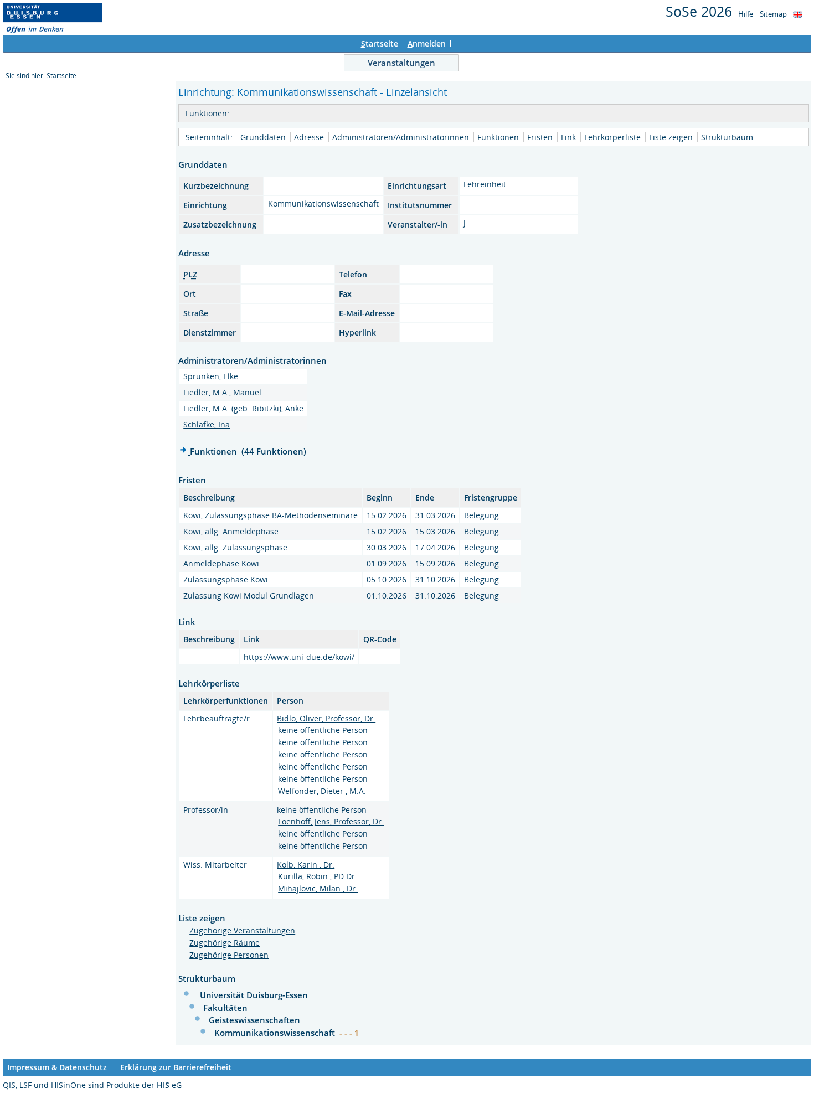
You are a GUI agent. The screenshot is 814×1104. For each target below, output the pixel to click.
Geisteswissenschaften (254, 1019)
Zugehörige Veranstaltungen (242, 930)
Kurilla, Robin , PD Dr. (317, 876)
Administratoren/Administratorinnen (401, 137)
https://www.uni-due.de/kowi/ (299, 657)
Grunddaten (263, 137)
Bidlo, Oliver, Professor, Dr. (326, 718)
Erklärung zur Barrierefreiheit (175, 1067)
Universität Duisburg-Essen (254, 994)
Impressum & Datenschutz (57, 1067)
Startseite (61, 75)
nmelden (427, 43)
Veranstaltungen (401, 62)
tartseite (379, 43)
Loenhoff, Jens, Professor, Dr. (331, 821)
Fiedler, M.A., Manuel (222, 392)
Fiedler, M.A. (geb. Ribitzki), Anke (243, 408)
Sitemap (773, 14)
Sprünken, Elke (210, 376)
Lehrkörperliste (612, 137)
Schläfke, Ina (206, 424)
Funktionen (499, 137)
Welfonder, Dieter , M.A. (322, 791)
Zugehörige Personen (229, 955)
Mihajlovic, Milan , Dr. (318, 888)
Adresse (309, 137)
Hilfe (745, 14)
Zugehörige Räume (224, 942)
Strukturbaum (727, 137)
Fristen (541, 137)
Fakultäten (225, 1007)
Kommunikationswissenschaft (275, 1032)
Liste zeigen (671, 137)
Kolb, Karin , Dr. (305, 864)
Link (569, 137)
